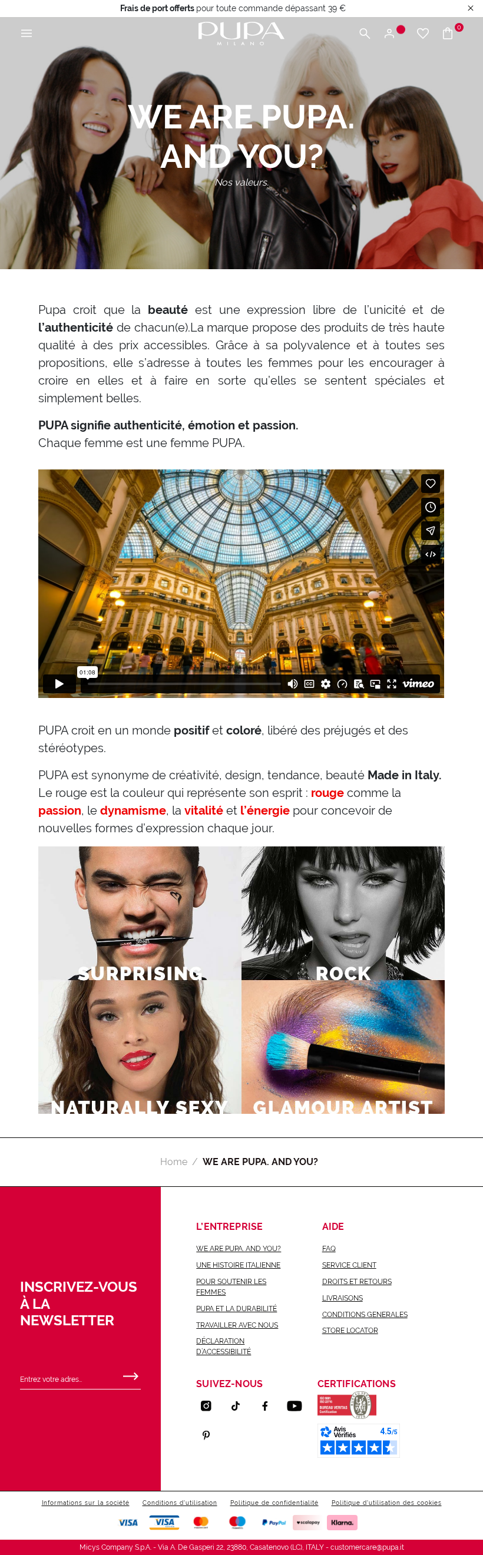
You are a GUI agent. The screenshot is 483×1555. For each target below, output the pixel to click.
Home (173, 1161)
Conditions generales (365, 1315)
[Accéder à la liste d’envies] (423, 33)
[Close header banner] (470, 8)
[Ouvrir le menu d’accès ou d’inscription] (394, 33)
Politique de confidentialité (274, 1503)
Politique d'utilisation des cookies (387, 1503)
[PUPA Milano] (241, 32)
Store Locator (350, 1330)
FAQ (329, 1249)
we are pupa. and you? (238, 1249)
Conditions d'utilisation (180, 1503)
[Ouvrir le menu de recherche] (364, 33)
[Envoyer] (130, 1373)
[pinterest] (211, 1435)
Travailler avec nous (237, 1325)
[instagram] (211, 1406)
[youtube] (299, 1406)
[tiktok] (240, 1406)
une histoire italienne (238, 1265)
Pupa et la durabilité (236, 1309)
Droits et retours (357, 1282)
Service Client (349, 1265)
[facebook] (269, 1406)
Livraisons (342, 1298)
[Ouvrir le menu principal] (26, 33)
